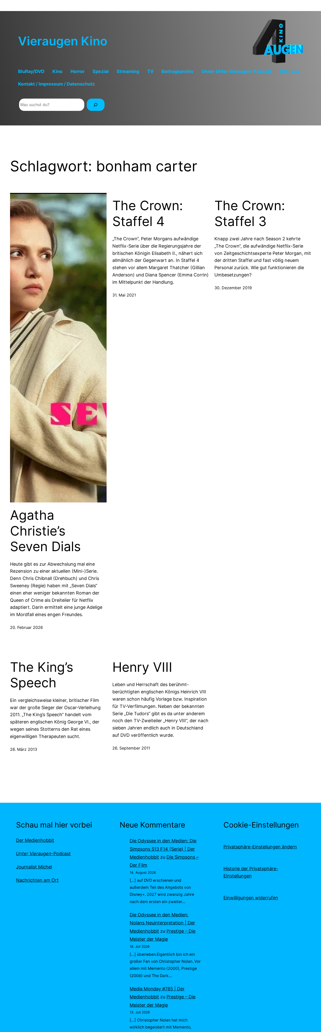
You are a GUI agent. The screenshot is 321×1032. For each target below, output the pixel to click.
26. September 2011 (131, 748)
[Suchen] (96, 105)
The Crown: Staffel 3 (249, 213)
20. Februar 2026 (26, 627)
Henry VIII (142, 667)
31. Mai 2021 (124, 295)
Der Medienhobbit (35, 840)
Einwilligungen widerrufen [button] (250, 897)
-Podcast (43, 853)
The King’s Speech (41, 675)
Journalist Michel (34, 866)
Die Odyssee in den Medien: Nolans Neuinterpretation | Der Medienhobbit (162, 923)
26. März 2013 (23, 749)
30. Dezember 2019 (233, 287)
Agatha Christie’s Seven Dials (45, 530)
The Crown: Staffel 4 (147, 213)
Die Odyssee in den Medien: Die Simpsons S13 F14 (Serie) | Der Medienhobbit (163, 849)
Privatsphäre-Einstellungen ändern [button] (260, 846)
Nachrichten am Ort (37, 880)
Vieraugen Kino (62, 41)
